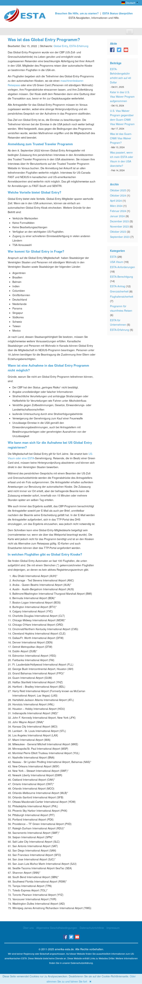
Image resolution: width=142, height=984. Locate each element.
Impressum (113, 928)
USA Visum (116, 262)
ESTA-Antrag (117, 286)
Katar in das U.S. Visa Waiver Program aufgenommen (122, 96)
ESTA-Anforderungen (122, 267)
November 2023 (119, 226)
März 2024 (116, 206)
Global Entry (61, 46)
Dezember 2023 (119, 221)
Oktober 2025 (118, 190)
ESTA (113, 257)
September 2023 (120, 237)
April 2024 (116, 200)
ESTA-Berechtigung (121, 276)
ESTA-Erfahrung (78, 46)
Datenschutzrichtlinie (92, 928)
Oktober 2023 (118, 231)
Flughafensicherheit (121, 296)
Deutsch (130, 3)
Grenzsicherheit (119, 291)
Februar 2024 (118, 211)
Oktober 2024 (118, 195)
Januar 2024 (117, 216)
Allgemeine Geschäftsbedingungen (56, 928)
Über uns (28, 928)
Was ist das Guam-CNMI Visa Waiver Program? (121, 138)
